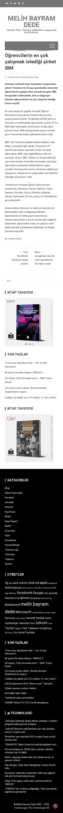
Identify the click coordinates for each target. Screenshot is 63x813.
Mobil (7, 516)
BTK (54, 588)
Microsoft (24, 612)
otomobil (47, 613)
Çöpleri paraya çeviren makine (20, 688)
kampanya (35, 598)
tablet (48, 618)
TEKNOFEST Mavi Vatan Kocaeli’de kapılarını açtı (31, 744)
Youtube (30, 632)
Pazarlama (10, 540)
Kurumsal (10, 511)
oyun (53, 612)
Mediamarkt (46, 598)
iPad (17, 598)
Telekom (9, 559)
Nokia (40, 612)
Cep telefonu (10, 593)
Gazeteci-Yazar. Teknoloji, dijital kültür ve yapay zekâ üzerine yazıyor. (31, 31)
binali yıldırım (28, 588)
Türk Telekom (30, 628)
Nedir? (8, 526)
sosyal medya (35, 618)
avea (8, 587)
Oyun (7, 535)
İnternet (9, 507)
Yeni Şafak (19, 632)
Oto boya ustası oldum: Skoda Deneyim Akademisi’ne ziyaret (26, 672)
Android (33, 583)
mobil (34, 612)
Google (38, 593)
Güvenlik (9, 502)
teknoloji (24, 623)
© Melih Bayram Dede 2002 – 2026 (31, 804)
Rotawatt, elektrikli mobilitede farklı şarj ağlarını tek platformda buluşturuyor (30, 775)
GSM (46, 593)
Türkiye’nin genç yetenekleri (19, 697)
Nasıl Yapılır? (11, 521)
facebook (24, 593)
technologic (11, 623)
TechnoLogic (12, 549)
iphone (24, 598)
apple (43, 583)
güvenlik (53, 593)
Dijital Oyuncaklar (14, 492)
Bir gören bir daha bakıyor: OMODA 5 (24, 372)
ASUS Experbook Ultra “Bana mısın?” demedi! (28, 683)
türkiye (18, 628)
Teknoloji (9, 554)
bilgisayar (17, 587)
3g (6, 582)
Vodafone (45, 628)
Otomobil (10, 530)
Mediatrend (12, 604)
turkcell (41, 623)
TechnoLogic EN (40, 808)
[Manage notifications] (55, 806)
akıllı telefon (20, 582)
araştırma (52, 583)
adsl (11, 583)
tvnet (50, 623)
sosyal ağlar (21, 618)
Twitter (9, 628)
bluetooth (47, 588)
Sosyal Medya (12, 544)
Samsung (10, 618)
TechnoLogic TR (22, 808)
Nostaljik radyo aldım (16, 693)
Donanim (9, 497)
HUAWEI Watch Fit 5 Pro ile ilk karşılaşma (26, 702)
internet (9, 598)
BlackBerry (38, 588)
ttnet (32, 623)
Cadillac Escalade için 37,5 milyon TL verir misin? (30, 397)
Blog (7, 488)
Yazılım (8, 563)
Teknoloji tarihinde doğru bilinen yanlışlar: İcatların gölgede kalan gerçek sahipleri (31, 722)
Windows (9, 633)
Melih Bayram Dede (31, 22)
